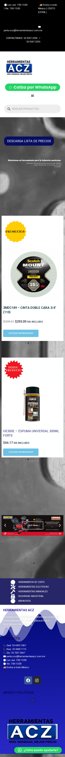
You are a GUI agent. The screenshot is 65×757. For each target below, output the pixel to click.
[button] (4, 277)
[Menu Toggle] (32, 95)
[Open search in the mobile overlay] (32, 109)
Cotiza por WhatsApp (35, 87)
